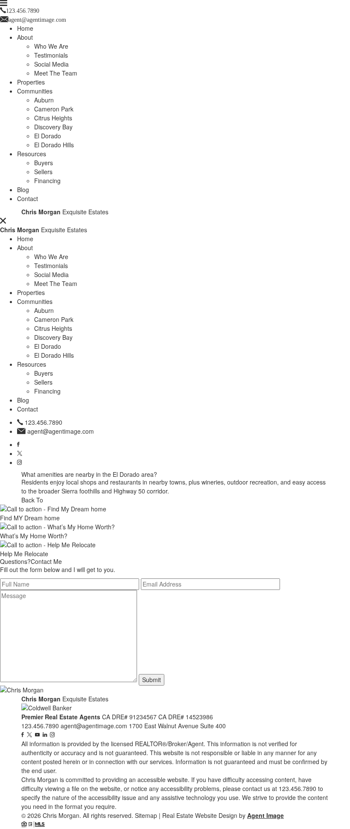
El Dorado (47, 135)
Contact (27, 198)
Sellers (43, 171)
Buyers (43, 162)
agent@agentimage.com (60, 431)
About (25, 37)
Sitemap (146, 815)
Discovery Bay (53, 127)
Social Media (51, 64)
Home (25, 28)
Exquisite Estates (64, 211)
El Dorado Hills (54, 144)
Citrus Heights (53, 118)
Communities (34, 91)
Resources (31, 153)
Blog (23, 189)
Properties (31, 82)
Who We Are (51, 46)
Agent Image (265, 815)
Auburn (44, 100)
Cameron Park (53, 109)
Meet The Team (55, 73)
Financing (47, 180)
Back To (32, 500)
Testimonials (51, 55)
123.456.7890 (43, 422)
